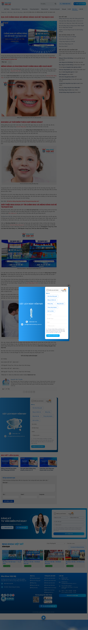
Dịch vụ (48, 293)
